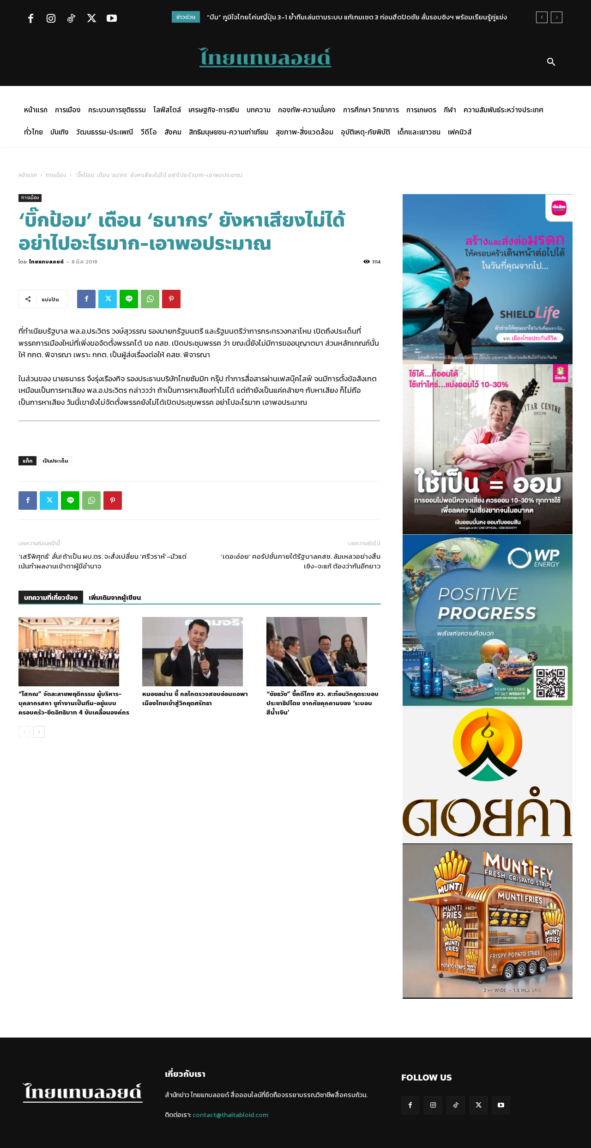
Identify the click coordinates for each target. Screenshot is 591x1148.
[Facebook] (30, 19)
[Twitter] (91, 19)
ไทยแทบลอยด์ (46, 261)
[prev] (542, 17)
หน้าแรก (27, 175)
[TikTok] (71, 19)
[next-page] (39, 732)
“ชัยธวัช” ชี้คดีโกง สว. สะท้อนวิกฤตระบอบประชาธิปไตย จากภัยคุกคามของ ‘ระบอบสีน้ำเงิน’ (322, 703)
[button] (551, 62)
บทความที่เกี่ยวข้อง (51, 598)
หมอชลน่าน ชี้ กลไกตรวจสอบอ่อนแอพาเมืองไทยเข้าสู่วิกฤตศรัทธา (195, 699)
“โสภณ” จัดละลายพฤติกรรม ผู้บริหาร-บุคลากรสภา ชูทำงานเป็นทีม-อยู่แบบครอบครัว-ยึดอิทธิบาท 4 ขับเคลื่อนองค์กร (73, 703)
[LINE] (129, 299)
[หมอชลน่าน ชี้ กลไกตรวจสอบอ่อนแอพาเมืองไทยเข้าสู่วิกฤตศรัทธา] (199, 651)
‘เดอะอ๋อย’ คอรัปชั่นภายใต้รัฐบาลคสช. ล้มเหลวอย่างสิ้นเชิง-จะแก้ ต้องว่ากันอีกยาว (300, 561)
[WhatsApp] (150, 299)
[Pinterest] (171, 299)
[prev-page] (24, 732)
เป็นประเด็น (55, 460)
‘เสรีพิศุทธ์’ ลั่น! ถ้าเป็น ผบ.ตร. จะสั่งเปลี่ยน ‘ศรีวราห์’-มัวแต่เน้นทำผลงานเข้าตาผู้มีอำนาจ (102, 561)
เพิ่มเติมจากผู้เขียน (115, 598)
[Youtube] (112, 19)
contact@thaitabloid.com (230, 1115)
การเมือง (56, 175)
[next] (556, 17)
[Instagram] (51, 19)
